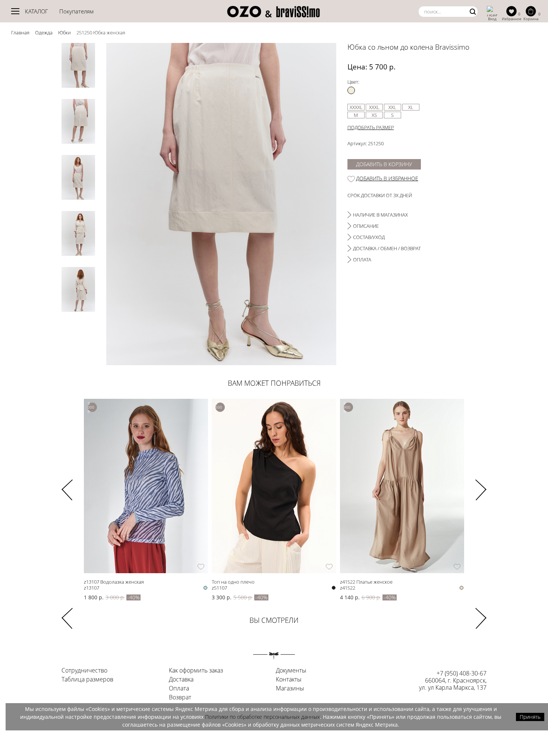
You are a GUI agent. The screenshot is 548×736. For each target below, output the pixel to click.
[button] (480, 485)
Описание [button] (366, 226)
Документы (291, 670)
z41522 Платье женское (366, 581)
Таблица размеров (87, 679)
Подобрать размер (370, 127)
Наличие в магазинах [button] (380, 214)
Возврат (180, 697)
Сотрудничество (84, 670)
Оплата (179, 688)
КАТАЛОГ (36, 11)
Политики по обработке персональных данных (262, 716)
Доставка (181, 679)
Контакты (289, 679)
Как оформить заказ (196, 670)
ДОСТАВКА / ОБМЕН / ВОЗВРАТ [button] (387, 248)
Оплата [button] (362, 259)
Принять (530, 716)
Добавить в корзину (384, 164)
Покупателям (76, 11)
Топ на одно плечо (233, 581)
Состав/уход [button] (369, 237)
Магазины (290, 688)
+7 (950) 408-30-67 (461, 673)
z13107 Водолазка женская (114, 581)
